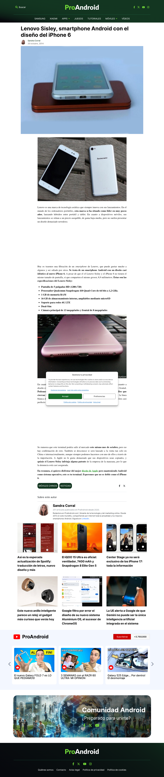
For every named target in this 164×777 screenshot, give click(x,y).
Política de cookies (70, 402)
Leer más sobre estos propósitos (78, 390)
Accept (65, 396)
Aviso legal (96, 402)
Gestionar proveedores (58, 390)
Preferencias (99, 396)
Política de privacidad (85, 402)
